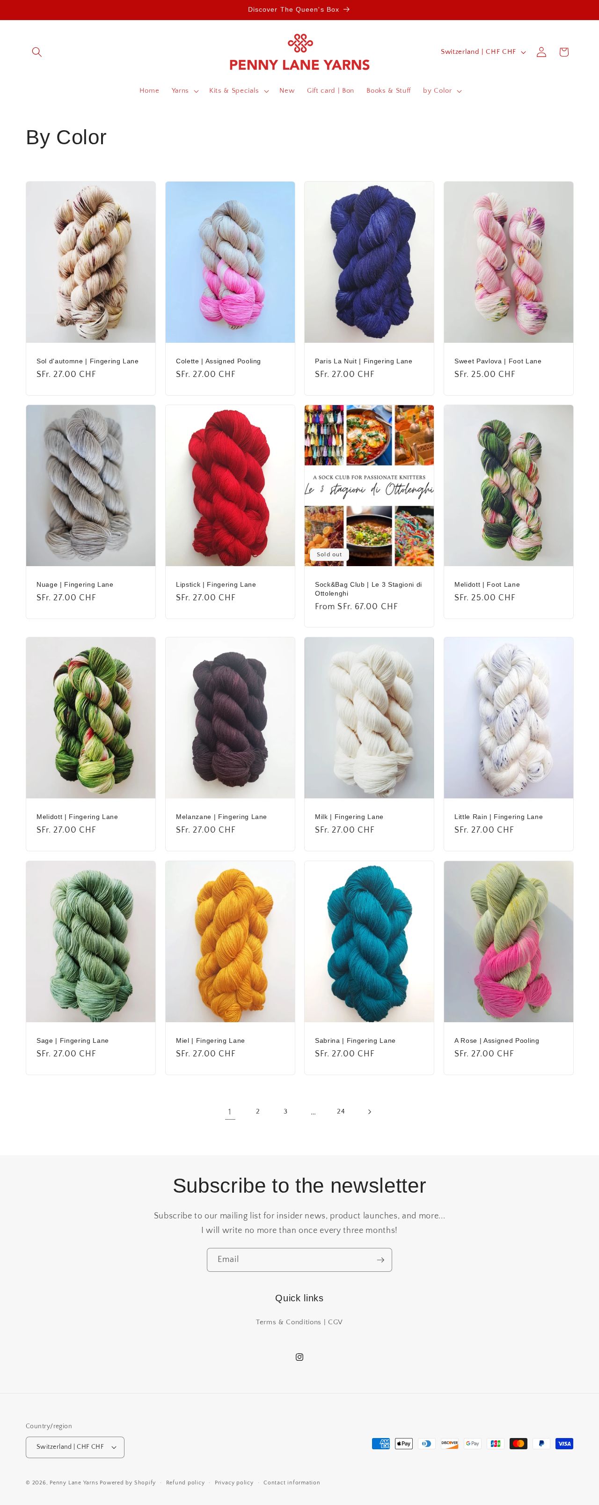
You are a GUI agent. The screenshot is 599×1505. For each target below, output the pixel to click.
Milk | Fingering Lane (349, 816)
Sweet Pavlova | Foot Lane (498, 361)
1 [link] (230, 1112)
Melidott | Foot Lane (487, 584)
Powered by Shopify (128, 1483)
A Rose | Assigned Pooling (497, 1040)
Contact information (292, 1483)
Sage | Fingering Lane (73, 1040)
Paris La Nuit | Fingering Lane (364, 361)
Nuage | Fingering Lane (75, 584)
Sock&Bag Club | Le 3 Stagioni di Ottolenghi (368, 589)
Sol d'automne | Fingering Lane (88, 361)
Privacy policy (234, 1483)
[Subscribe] (380, 1260)
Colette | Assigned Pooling (218, 361)
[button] (37, 52)
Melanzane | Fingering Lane (221, 816)
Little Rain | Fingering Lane (498, 816)
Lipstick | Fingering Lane (216, 584)
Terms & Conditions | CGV (299, 1322)
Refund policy (185, 1483)
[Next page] (369, 1112)
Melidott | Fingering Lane (77, 816)
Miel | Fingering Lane (210, 1040)
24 (341, 1111)
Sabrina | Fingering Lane (355, 1040)
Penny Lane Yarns (74, 1483)
